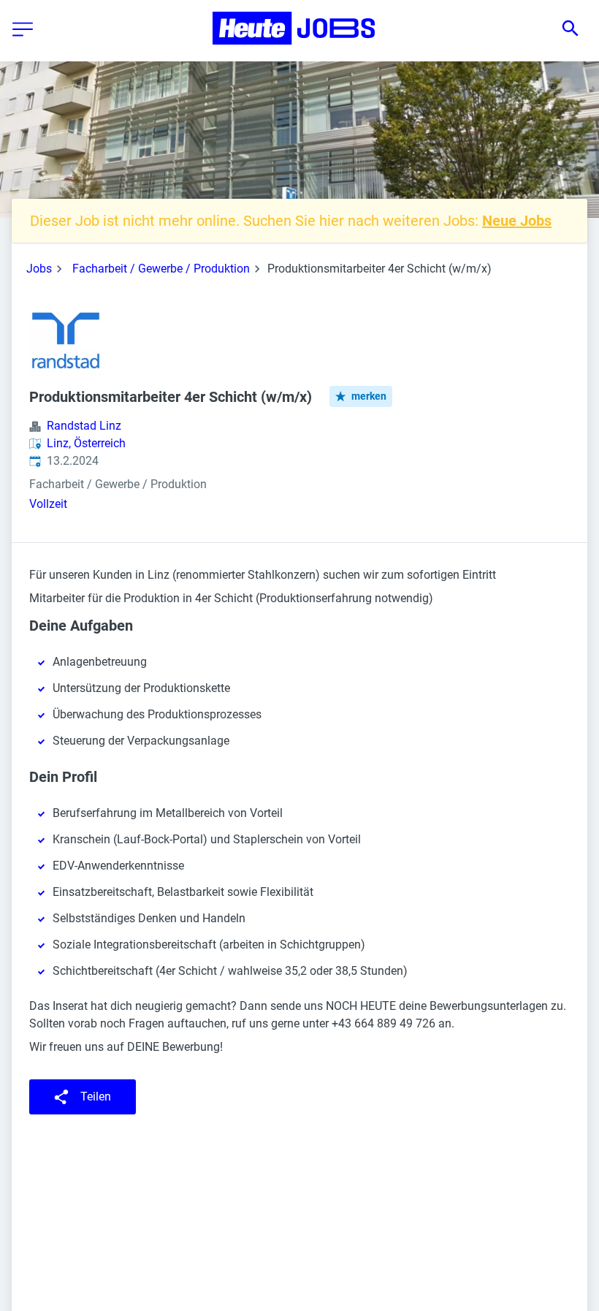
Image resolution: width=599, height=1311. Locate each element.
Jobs (39, 269)
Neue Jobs (517, 220)
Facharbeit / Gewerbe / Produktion (161, 269)
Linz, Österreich (86, 443)
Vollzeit (48, 504)
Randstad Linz (84, 426)
